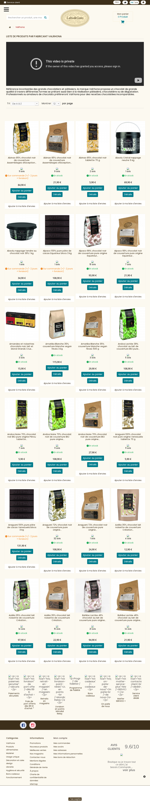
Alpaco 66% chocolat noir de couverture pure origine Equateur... (92, 253)
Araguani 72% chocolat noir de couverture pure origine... (57, 527)
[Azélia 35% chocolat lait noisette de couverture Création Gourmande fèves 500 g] (57, 595)
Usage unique (12, 756)
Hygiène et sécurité (15, 770)
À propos (34, 770)
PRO (117, 2)
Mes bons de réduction (64, 757)
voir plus (129, 770)
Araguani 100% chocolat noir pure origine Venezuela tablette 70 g (128, 436)
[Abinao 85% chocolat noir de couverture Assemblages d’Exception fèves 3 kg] (22, 138)
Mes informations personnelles (67, 753)
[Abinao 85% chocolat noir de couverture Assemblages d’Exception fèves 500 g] (57, 138)
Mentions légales (38, 760)
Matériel (10, 753)
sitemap (34, 784)
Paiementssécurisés (13, 694)
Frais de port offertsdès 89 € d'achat (30, 705)
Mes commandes (61, 743)
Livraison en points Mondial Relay (59, 710)
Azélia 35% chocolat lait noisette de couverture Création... (128, 527)
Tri (8, 103)
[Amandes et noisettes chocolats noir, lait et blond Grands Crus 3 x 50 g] (22, 324)
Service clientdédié (136, 696)
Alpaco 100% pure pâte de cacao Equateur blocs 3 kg (57, 252)
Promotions (35, 743)
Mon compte (60, 738)
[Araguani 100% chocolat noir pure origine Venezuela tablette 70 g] (128, 415)
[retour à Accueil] (10, 27)
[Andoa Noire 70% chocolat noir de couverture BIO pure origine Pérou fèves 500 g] (93, 415)
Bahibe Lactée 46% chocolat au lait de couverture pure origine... (92, 617)
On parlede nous (105, 705)
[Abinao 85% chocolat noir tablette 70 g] (93, 138)
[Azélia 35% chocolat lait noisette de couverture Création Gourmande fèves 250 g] (128, 505)
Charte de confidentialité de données (38, 777)
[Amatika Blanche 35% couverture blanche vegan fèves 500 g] (93, 324)
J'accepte (75, 799)
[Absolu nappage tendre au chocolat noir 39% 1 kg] (22, 231)
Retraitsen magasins (44, 701)
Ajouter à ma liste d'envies (21, 206)
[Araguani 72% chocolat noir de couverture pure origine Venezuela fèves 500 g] (93, 505)
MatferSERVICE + (121, 699)
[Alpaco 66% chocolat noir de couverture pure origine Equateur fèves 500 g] (128, 231)
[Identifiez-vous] (143, 2)
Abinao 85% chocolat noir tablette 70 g (92, 159)
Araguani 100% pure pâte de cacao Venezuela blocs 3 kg (21, 527)
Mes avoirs (58, 746)
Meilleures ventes (38, 750)
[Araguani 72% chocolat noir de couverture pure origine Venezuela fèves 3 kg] (57, 505)
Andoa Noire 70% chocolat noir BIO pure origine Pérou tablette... (21, 436)
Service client (13, 2)
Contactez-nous (37, 757)
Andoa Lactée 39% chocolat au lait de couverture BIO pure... (128, 346)
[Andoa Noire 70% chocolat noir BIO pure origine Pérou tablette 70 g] (22, 415)
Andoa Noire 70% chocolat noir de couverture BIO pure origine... (57, 436)
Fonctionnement (14, 777)
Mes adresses (59, 750)
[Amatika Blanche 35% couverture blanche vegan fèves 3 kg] (57, 324)
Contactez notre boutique (19, 6)
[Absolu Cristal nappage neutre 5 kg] (128, 138)
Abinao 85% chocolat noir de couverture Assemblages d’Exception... (21, 160)
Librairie (10, 767)
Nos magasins (37, 753)
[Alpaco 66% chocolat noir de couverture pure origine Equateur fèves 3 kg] (93, 231)
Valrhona (10, 743)
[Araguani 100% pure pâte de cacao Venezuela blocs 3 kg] (22, 505)
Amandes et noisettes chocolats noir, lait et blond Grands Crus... (21, 346)
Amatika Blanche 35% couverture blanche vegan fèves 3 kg (57, 346)
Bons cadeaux (90, 694)
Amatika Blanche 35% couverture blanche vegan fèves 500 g (92, 346)
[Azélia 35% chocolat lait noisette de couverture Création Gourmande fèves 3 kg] (22, 595)
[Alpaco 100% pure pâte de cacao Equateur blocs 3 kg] (57, 231)
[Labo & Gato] (75, 18)
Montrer (46, 103)
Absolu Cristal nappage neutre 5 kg (128, 159)
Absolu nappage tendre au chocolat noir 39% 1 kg (21, 252)
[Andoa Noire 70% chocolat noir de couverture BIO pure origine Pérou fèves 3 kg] (57, 415)
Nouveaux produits (39, 746)
